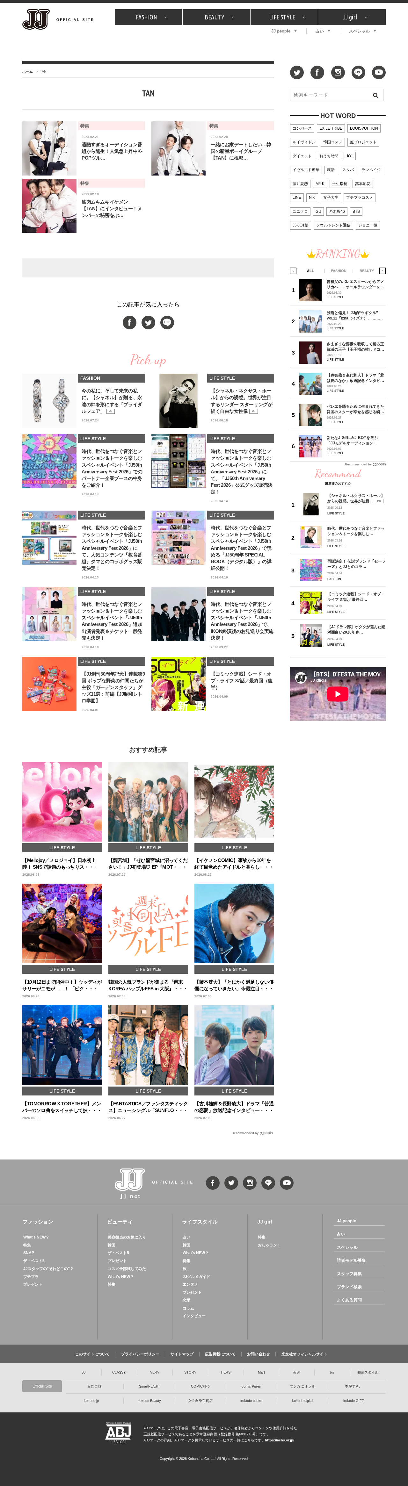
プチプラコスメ (359, 197)
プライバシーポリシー (140, 1354)
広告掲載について (220, 1354)
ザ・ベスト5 (34, 1261)
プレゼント (32, 1284)
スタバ (348, 170)
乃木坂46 (337, 211)
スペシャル (359, 31)
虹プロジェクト (363, 142)
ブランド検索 (349, 1286)
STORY (190, 1372)
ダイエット (302, 156)
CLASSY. (119, 1372)
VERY (154, 1372)
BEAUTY (214, 17)
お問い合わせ (258, 1354)
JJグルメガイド (196, 1276)
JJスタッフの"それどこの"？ (48, 1269)
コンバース (302, 128)
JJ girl (350, 17)
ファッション (38, 1221)
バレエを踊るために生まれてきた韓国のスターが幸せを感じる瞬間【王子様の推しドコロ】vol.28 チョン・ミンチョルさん (355, 409)
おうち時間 (329, 156)
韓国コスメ (332, 142)
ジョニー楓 (367, 225)
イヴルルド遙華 (306, 170)
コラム (188, 1308)
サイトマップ (182, 1354)
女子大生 (331, 197)
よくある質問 (349, 1299)
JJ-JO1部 (301, 225)
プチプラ (31, 1276)
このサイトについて (92, 1354)
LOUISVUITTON (364, 128)
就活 (331, 170)
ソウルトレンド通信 (333, 225)
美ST (297, 1372)
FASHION (146, 17)
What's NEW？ (36, 1237)
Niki (312, 197)
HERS (225, 1372)
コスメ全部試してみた (127, 1269)
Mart (261, 1372)
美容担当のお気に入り (127, 1237)
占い (320, 31)
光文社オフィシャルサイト (304, 1354)
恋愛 (186, 1300)
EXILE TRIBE (330, 128)
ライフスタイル (200, 1221)
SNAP (28, 1253)
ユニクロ (300, 211)
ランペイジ (371, 170)
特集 (27, 1245)
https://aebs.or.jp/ (279, 1440)
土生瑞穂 (339, 184)
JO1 (349, 156)
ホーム (27, 71)
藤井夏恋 (300, 184)
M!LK (320, 184)
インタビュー (194, 1316)
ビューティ (120, 1221)
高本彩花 (362, 184)
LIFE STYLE (282, 17)
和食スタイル (367, 1372)
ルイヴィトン (304, 142)
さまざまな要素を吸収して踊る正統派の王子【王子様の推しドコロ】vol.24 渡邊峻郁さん (355, 347)
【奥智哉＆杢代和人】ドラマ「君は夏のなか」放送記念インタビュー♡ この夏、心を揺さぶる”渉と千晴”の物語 (355, 378)
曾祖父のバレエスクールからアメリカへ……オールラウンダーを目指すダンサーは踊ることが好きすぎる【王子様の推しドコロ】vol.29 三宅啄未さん (355, 284)
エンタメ (190, 1284)
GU (318, 211)
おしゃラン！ (269, 1245)
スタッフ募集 (349, 1273)
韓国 (111, 1245)
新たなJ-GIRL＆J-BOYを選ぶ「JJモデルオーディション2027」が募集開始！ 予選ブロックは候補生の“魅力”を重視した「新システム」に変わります (354, 440)
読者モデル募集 (351, 1260)
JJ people (280, 31)
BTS (356, 211)
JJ (84, 1372)
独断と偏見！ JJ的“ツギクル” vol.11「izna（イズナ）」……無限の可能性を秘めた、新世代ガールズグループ (355, 315)
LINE (297, 197)
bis (332, 1372)
